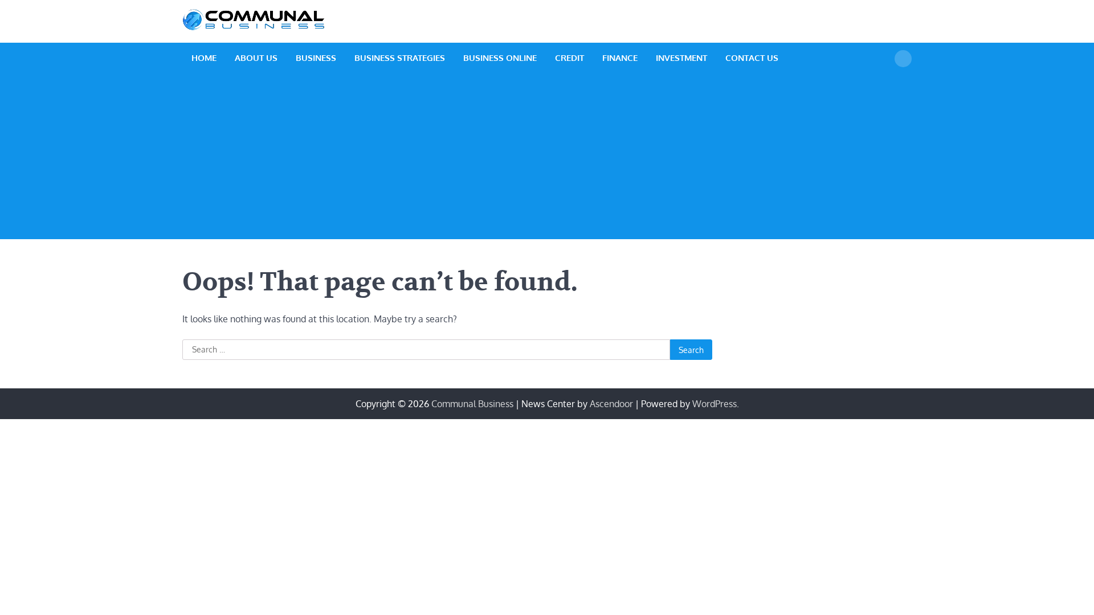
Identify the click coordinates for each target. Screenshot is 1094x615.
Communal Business (472, 403)
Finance (620, 57)
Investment (681, 57)
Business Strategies (399, 57)
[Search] (903, 58)
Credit (569, 57)
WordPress (714, 403)
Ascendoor (611, 403)
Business (316, 57)
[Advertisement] (547, 159)
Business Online (500, 57)
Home (204, 57)
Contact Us (751, 57)
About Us (256, 57)
